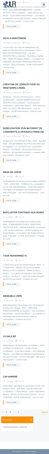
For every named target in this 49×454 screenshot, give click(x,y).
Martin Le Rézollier (13, 43)
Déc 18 (21, 177)
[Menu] (44, 4)
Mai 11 (27, 43)
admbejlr (9, 177)
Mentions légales (30, 451)
